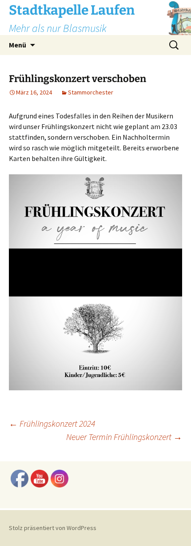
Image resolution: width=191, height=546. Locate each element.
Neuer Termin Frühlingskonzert (124, 436)
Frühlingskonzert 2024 (52, 423)
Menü (17, 44)
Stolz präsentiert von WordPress (52, 528)
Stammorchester (90, 92)
